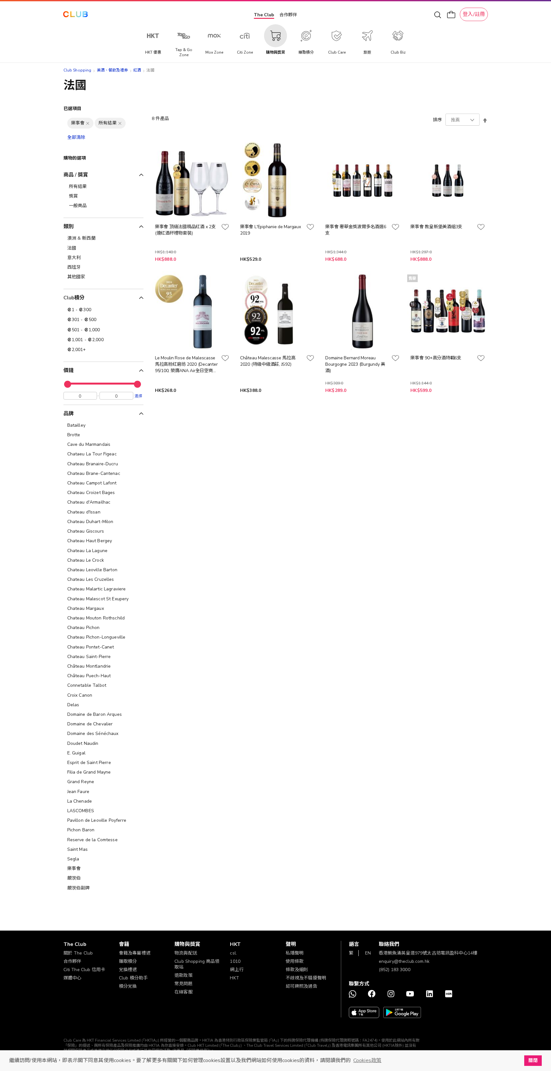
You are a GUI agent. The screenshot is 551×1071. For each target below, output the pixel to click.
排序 (437, 120)
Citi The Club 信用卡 (84, 970)
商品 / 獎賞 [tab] (75, 174)
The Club (264, 15)
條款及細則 (297, 970)
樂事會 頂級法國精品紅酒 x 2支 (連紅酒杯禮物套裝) (185, 230)
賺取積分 (128, 961)
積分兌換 (128, 986)
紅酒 (137, 70)
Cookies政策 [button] (367, 1060)
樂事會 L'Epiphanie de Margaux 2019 (270, 230)
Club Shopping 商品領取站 (197, 964)
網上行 (236, 970)
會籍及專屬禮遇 (135, 953)
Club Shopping (77, 70)
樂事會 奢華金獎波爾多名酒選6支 (355, 230)
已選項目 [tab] (72, 109)
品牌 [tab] (68, 413)
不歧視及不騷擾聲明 (306, 978)
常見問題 (183, 984)
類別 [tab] (68, 226)
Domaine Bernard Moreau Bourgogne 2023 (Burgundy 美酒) (355, 364)
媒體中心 (72, 978)
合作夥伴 (288, 15)
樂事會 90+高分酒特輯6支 (435, 358)
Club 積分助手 (133, 978)
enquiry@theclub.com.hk (404, 961)
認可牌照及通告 (301, 986)
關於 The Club (78, 953)
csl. (233, 953)
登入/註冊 (474, 14)
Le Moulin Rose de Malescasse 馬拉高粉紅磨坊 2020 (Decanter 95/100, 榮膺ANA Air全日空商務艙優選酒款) (186, 364)
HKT (234, 978)
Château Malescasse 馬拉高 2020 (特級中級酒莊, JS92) (268, 361)
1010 (235, 961)
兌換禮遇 (128, 970)
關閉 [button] (532, 1060)
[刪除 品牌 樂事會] (88, 123)
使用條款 (295, 961)
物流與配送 (185, 953)
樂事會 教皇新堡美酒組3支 (436, 227)
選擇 (138, 395)
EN (368, 953)
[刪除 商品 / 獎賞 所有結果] (120, 123)
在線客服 (183, 992)
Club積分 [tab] (74, 297)
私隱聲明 (295, 953)
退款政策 (183, 975)
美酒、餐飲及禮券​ (112, 70)
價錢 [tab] (68, 370)
